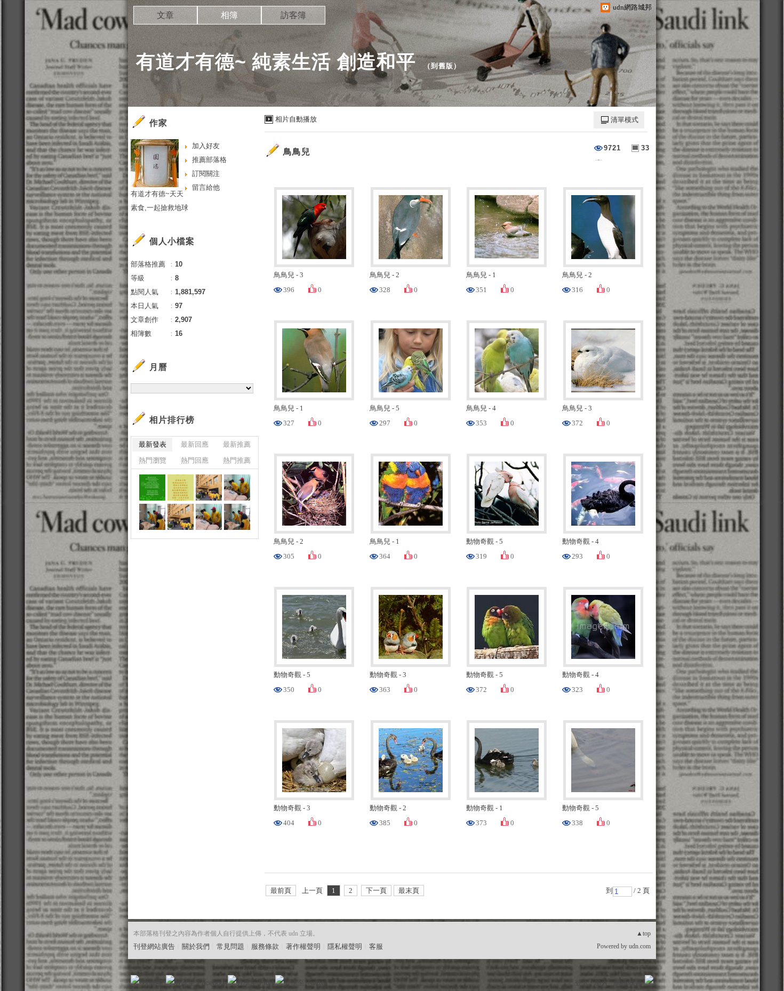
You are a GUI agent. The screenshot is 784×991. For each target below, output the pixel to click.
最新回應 (195, 444)
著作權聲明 (303, 946)
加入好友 (206, 146)
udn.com (640, 946)
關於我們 (196, 946)
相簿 (229, 15)
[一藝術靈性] (152, 487)
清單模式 (624, 120)
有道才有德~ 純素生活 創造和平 (276, 61)
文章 (165, 15)
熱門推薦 (237, 460)
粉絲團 (152, 983)
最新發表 (152, 444)
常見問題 (230, 946)
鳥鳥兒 (296, 151)
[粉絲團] (135, 979)
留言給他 (206, 187)
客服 (376, 946)
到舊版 (442, 66)
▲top (643, 933)
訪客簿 (293, 15)
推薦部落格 (209, 160)
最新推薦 (237, 444)
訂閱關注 (206, 174)
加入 (601, 983)
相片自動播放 (296, 119)
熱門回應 (195, 460)
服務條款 (265, 946)
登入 (582, 983)
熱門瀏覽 (152, 460)
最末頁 (408, 891)
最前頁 (280, 891)
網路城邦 (628, 983)
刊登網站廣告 (154, 946)
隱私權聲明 (344, 946)
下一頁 (376, 891)
